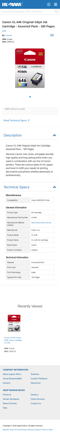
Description (13, 135)
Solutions (35, 374)
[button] (48, 4)
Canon (9, 35)
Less (4, 31)
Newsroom (36, 383)
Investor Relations (39, 378)
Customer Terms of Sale (43, 430)
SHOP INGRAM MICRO (14, 390)
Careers (6, 383)
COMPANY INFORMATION (15, 370)
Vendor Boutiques (11, 399)
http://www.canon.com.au (41, 223)
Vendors (34, 394)
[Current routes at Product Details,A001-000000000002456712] (14, 324)
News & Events (10, 403)
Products (7, 394)
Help (5, 408)
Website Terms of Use (11, 430)
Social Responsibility (12, 378)
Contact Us (36, 403)
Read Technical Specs (16, 120)
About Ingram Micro (12, 374)
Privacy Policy (26, 430)
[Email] (52, 36)
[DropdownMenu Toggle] (55, 4)
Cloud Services (38, 399)
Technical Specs (16, 187)
